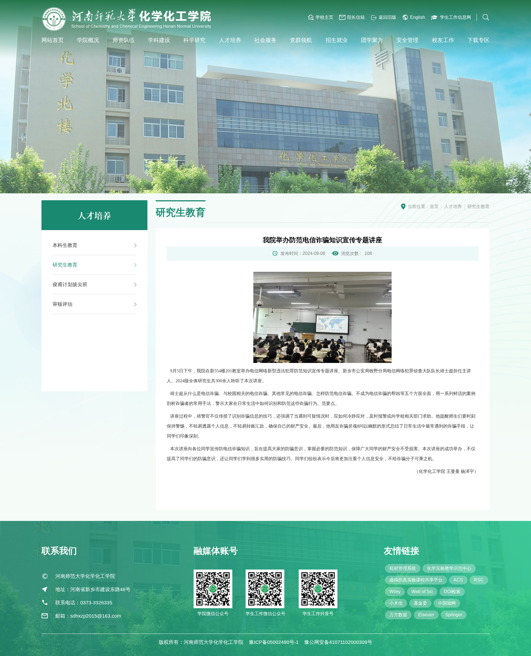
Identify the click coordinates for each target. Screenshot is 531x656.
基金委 (420, 603)
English (417, 17)
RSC (479, 580)
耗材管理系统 (402, 568)
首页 (434, 206)
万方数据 (398, 614)
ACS (458, 580)
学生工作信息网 (455, 17)
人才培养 (230, 40)
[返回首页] (127, 19)
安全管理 (407, 40)
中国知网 (447, 603)
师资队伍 (124, 40)
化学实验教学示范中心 (449, 568)
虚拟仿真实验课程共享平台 (415, 580)
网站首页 (52, 40)
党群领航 (301, 40)
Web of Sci (422, 591)
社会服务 (265, 40)
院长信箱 (356, 17)
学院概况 (88, 40)
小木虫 (396, 603)
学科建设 (159, 40)
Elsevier (426, 614)
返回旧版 (387, 17)
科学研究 (194, 40)
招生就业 (337, 40)
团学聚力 (372, 40)
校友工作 (443, 40)
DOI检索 (452, 591)
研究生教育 (478, 206)
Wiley (394, 591)
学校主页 (324, 17)
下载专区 (478, 40)
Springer (453, 614)
